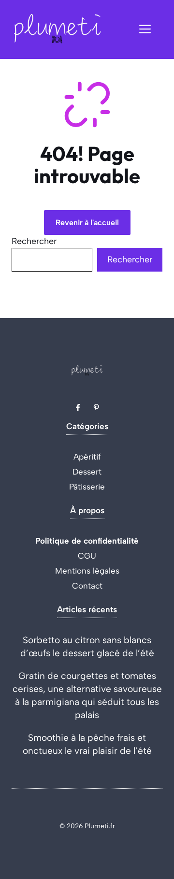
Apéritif (87, 456)
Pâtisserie (87, 486)
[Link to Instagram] (96, 407)
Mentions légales (87, 571)
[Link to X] (77, 407)
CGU (87, 556)
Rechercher (34, 241)
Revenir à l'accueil (87, 222)
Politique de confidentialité (87, 541)
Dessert (87, 471)
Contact (87, 586)
